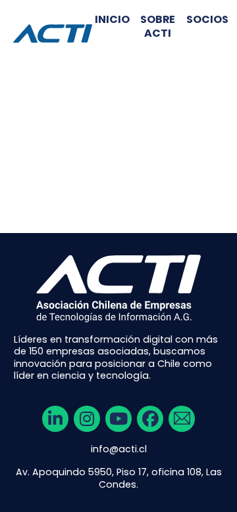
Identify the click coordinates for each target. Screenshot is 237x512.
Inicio (112, 20)
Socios (207, 20)
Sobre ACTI (157, 27)
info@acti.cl (119, 449)
